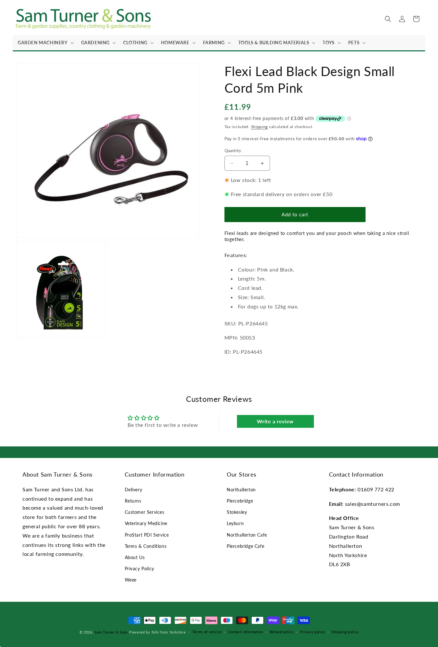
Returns (133, 501)
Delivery (133, 489)
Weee (131, 579)
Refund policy (282, 632)
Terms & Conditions (146, 546)
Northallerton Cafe (247, 535)
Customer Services (144, 512)
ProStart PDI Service (147, 535)
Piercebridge (240, 501)
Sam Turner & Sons (111, 632)
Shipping (259, 126)
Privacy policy (312, 632)
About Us (135, 557)
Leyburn (235, 523)
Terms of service (207, 632)
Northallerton (241, 489)
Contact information (245, 632)
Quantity (232, 150)
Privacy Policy (139, 568)
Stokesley (237, 512)
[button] (44, 42)
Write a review (275, 421)
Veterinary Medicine (146, 523)
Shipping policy (345, 632)
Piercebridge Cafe (245, 546)
